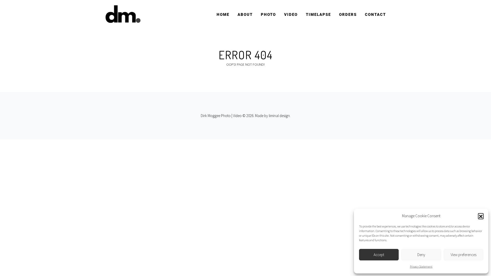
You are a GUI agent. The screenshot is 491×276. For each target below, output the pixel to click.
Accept (379, 254)
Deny (421, 254)
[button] (480, 215)
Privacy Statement (421, 266)
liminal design (279, 115)
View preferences (463, 254)
